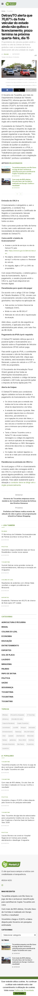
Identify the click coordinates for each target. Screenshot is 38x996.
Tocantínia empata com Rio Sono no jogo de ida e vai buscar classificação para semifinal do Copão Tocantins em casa (19, 767)
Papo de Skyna (9, 673)
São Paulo (20, 744)
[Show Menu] (2, 4)
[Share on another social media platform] (30, 90)
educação (32, 727)
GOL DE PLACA (8, 655)
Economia (7, 636)
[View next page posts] (20, 193)
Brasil (5, 627)
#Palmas (5, 715)
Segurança (7, 687)
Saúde (5, 683)
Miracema (7, 664)
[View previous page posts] (17, 193)
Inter (4, 736)
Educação (7, 641)
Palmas (4, 531)
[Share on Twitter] (19, 90)
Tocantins (10, 11)
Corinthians (6, 727)
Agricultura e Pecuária (14, 622)
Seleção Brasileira (8, 744)
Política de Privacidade (24, 990)
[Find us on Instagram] (2, 885)
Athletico (6, 719)
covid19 (15, 727)
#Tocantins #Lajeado (17, 715)
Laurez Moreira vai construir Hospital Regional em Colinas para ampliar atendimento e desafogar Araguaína (16, 838)
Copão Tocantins (22, 723)
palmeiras (13, 740)
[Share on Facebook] (7, 90)
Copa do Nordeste (8, 723)
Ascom (6, 54)
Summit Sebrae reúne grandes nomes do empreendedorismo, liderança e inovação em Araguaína (19, 567)
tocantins (6, 748)
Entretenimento (10, 645)
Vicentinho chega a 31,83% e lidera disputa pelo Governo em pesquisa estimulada (17, 922)
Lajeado (6, 659)
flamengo (18, 731)
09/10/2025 (16, 54)
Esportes (5, 597)
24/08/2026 (16, 176)
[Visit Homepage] (11, 4)
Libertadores (20, 736)
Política (5, 546)
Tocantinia (7, 692)
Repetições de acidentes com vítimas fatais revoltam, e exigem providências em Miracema (18, 585)
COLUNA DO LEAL (7, 579)
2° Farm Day (31, 715)
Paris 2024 (22, 740)
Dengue (23, 727)
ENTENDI (19, 993)
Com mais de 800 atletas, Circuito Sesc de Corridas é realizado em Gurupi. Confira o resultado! (18, 784)
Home (3, 11)
